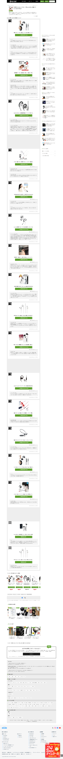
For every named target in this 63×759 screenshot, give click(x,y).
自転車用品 (16, 702)
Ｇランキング (11, 720)
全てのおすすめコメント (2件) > (33, 178)
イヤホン (19, 594)
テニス (25, 686)
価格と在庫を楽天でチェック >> (34, 37)
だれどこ (15, 720)
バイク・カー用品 (21, 702)
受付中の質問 (24, 1)
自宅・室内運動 (35, 682)
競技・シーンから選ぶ (45, 151)
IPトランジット (32, 743)
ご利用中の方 (53, 731)
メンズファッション (48, 704)
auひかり (4, 736)
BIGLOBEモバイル (6, 738)
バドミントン (29, 686)
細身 (13, 717)
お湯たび (22, 720)
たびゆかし (50, 720)
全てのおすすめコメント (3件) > (33, 97)
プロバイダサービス (33, 738)
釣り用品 (38, 704)
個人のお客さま (4, 731)
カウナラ (44, 720)
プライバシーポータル (36, 752)
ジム (18, 682)
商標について (23, 754)
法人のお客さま (31, 731)
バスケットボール (21, 686)
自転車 (22, 690)
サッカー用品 (34, 702)
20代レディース (24, 594)
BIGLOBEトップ (28, 754)
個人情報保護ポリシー (28, 752)
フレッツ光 (31, 736)
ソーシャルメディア (44, 742)
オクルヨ (19, 720)
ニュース (42, 738)
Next (39, 578)
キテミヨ (31, 720)
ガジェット (15, 594)
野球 (12, 686)
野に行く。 (40, 720)
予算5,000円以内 (29, 594)
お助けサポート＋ (6, 743)
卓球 (33, 686)
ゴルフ (9, 686)
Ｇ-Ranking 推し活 (34, 721)
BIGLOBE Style (43, 740)
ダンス (42, 682)
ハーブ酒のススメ (28, 721)
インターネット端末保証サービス (8, 744)
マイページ (52, 1)
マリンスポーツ (11, 690)
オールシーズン (23, 676)
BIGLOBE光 (5, 735)
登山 (31, 690)
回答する (46, 1)
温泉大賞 (20, 735)
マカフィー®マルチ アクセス (33, 746)
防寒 (9, 713)
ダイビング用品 (25, 704)
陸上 (45, 682)
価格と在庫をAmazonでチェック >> (33, 349)
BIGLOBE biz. (32, 733)
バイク (25, 690)
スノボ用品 (33, 704)
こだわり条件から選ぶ (45, 155)
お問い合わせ (4, 752)
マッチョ (17, 717)
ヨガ (30, 682)
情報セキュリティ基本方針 (15, 754)
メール (54, 735)
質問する (42, 1)
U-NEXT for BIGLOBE (7, 747)
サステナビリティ (44, 736)
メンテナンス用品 (42, 704)
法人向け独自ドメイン (33, 747)
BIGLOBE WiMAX (6, 739)
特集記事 (37, 1)
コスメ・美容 (10, 707)
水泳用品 (13, 704)
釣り (34, 690)
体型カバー (21, 717)
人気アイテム (30, 1)
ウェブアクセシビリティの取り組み (18, 752)
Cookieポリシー (43, 752)
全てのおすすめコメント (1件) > (33, 241)
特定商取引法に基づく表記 (6, 754)
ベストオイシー (36, 720)
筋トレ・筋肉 (22, 682)
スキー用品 (29, 704)
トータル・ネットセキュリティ (8, 746)
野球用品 (30, 702)
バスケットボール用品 (40, 702)
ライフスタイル (10, 594)
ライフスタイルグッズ (16, 707)
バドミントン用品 (50, 702)
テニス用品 (45, 702)
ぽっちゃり (10, 717)
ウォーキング (10, 682)
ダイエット (26, 682)
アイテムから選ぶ (45, 153)
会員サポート (55, 736)
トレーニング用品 (11, 702)
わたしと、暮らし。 (27, 720)
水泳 (38, 682)
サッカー (16, 686)
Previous (7, 578)
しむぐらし (20, 736)
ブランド (42, 735)
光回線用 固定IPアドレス (33, 739)
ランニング (14, 682)
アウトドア (37, 690)
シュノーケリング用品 (18, 704)
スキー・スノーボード (16, 690)
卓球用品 (10, 704)
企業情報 (41, 731)
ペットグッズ (22, 707)
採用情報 (42, 739)
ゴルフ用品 (26, 702)
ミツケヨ (47, 720)
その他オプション (6, 749)
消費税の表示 (9, 752)
